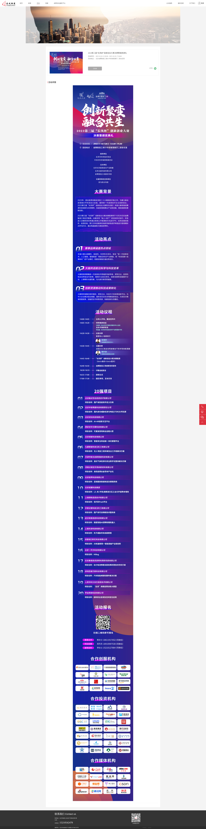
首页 (21, 3)
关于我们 (192, 3)
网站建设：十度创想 (147, 827)
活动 (38, 3)
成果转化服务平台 (59, 3)
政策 (29, 3)
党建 (46, 3)
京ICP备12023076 (75, 827)
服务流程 (181, 3)
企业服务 (169, 3)
